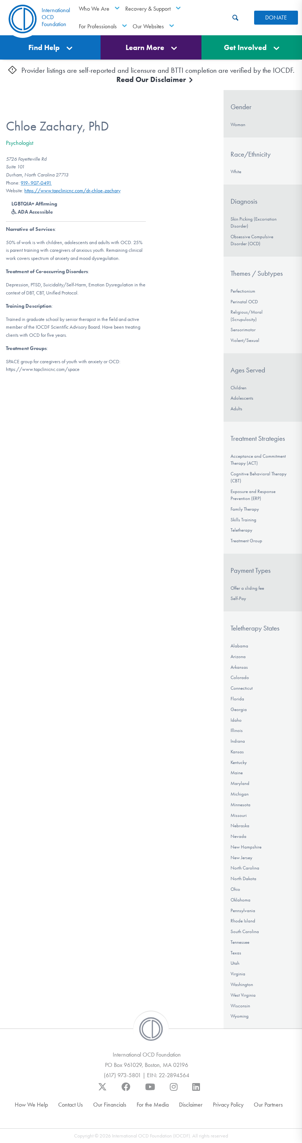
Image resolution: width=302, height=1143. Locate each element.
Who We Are (94, 8)
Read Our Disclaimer (152, 79)
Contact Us (70, 1104)
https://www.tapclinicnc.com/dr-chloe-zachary (72, 190)
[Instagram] (173, 1090)
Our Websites (148, 26)
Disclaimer (191, 1104)
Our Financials (109, 1104)
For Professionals (98, 26)
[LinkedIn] (196, 1090)
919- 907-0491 (36, 183)
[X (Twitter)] (102, 1090)
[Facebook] (126, 1090)
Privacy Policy (228, 1104)
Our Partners (268, 1104)
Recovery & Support (148, 8)
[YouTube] (150, 1090)
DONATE (276, 17)
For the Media (153, 1104)
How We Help (31, 1104)
